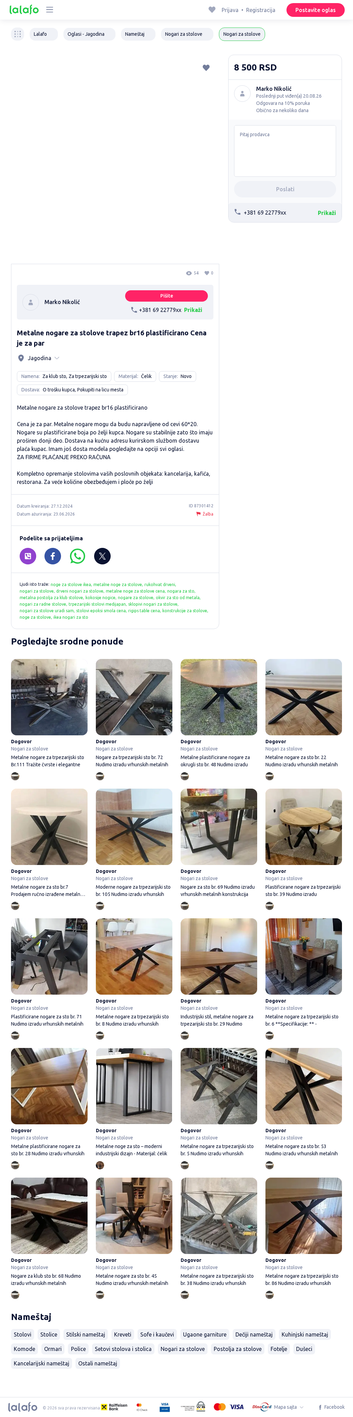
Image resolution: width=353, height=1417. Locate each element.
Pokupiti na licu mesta (100, 389)
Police (78, 1349)
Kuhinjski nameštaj (305, 1334)
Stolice (48, 1334)
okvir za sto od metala (178, 597)
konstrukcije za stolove (184, 610)
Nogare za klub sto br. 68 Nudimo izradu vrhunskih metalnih (49, 1233)
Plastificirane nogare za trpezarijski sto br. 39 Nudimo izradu (303, 844)
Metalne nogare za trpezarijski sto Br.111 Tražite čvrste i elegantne (49, 714)
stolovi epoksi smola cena (101, 610)
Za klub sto (54, 376)
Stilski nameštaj (85, 1334)
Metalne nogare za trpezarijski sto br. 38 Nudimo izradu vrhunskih (219, 1233)
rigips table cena (144, 610)
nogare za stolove (135, 597)
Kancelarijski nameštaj (41, 1363)
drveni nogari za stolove (79, 591)
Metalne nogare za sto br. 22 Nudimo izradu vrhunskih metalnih (303, 714)
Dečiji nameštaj (254, 1334)
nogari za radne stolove (43, 604)
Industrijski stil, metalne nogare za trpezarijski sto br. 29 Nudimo (219, 973)
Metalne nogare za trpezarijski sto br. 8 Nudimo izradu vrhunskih (134, 973)
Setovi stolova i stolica (123, 1349)
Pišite (166, 296)
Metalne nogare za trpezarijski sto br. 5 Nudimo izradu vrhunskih (219, 1103)
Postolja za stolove (238, 1349)
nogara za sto (180, 591)
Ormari (53, 1349)
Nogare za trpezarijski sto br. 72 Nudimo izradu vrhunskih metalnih (134, 714)
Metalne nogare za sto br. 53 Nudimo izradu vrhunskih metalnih (303, 1103)
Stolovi (22, 1334)
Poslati (285, 189)
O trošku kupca (59, 389)
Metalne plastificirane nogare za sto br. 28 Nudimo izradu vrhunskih (49, 1103)
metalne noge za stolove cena (135, 591)
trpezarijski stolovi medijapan (97, 604)
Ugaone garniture (204, 1334)
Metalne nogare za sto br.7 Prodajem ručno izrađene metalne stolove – (49, 844)
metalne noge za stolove (117, 584)
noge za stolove (35, 617)
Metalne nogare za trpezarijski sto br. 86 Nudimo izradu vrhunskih (303, 1233)
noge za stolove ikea (71, 584)
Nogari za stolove (183, 1349)
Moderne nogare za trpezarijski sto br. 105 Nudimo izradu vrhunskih (134, 844)
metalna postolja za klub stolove (51, 597)
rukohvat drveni (159, 584)
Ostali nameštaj (97, 1363)
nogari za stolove (37, 591)
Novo (186, 376)
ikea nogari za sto (70, 617)
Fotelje (279, 1349)
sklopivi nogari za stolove (153, 604)
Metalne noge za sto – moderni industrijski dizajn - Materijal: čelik (134, 1103)
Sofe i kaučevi (157, 1334)
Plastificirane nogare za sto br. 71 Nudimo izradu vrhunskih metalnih (49, 973)
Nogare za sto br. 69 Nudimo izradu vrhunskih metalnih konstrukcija (219, 844)
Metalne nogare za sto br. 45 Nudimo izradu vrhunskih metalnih (134, 1233)
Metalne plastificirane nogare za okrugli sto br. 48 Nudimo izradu (219, 714)
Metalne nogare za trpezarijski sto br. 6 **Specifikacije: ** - (303, 973)
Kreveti (122, 1334)
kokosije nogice (100, 597)
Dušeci (304, 1349)
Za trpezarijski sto (88, 376)
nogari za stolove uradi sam (47, 610)
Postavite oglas (315, 10)
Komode (24, 1349)
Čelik (146, 376)
